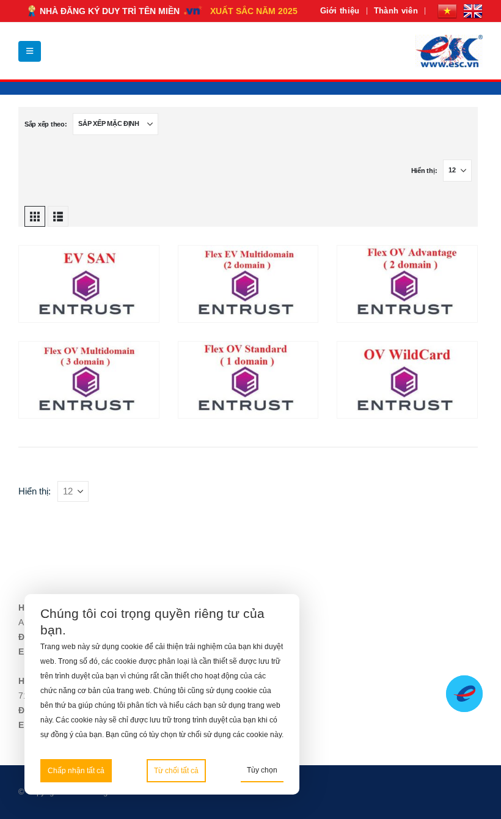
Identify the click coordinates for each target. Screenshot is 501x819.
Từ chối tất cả (176, 770)
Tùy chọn (262, 770)
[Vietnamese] (447, 11)
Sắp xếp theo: (45, 124)
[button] (29, 51)
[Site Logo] (449, 51)
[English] (473, 11)
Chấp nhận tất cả (76, 770)
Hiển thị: (424, 170)
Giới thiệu (340, 10)
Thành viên (396, 10)
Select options (89, 311)
